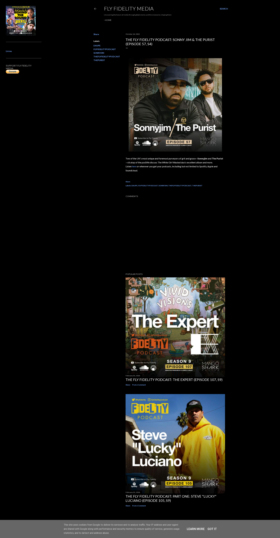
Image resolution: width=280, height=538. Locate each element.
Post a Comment (139, 385)
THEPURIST (99, 60)
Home (108, 20)
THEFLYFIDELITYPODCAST (106, 56)
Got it (212, 529)
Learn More (196, 529)
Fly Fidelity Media (129, 8)
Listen (9, 51)
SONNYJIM (98, 53)
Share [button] (96, 34)
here (134, 166)
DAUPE (96, 45)
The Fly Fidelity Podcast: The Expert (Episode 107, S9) (174, 379)
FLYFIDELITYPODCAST (104, 49)
